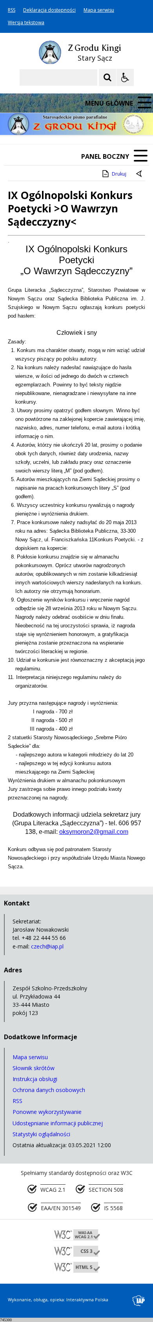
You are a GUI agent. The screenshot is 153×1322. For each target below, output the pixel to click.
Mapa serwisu (99, 10)
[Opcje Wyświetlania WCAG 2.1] (125, 77)
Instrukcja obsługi (35, 1079)
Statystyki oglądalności (41, 1134)
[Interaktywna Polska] (139, 1300)
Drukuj (119, 174)
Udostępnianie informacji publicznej (58, 1123)
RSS (11, 10)
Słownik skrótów (34, 1068)
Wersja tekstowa (26, 22)
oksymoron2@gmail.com (93, 831)
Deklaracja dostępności (49, 10)
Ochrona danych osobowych (49, 1090)
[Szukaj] (107, 77)
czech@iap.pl (47, 946)
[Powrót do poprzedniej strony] (139, 174)
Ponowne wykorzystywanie (47, 1111)
